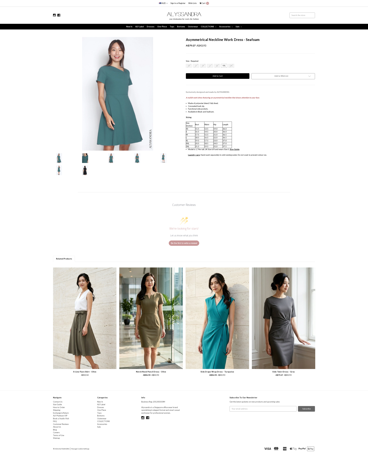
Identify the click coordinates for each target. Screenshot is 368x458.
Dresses (150, 26)
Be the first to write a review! (184, 243)
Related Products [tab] (64, 259)
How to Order (59, 407)
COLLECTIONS (207, 26)
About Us (57, 427)
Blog (55, 430)
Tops (172, 26)
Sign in (173, 3)
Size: (192, 61)
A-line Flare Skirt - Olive (84, 372)
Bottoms (181, 26)
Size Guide (57, 404)
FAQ (55, 421)
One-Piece (162, 26)
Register (182, 3)
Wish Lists (192, 3)
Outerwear (193, 26)
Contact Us (57, 402)
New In (129, 26)
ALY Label (139, 26)
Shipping (56, 410)
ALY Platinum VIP (60, 415)
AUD (163, 3)
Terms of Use (58, 435)
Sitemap (56, 438)
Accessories (225, 26)
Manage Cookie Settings (80, 449)
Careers (56, 432)
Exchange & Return (61, 413)
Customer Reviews (61, 424)
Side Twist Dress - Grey (283, 372)
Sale (238, 26)
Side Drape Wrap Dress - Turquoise (217, 372)
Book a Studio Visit (61, 418)
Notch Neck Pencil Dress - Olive (151, 372)
